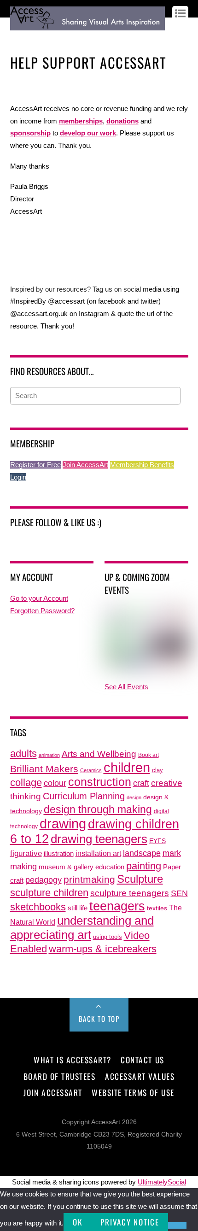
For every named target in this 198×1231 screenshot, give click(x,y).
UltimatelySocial (162, 1182)
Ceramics (91, 770)
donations (122, 121)
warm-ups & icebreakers (103, 949)
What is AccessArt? (72, 1060)
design (134, 797)
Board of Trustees (59, 1076)
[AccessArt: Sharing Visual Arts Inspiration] (87, 26)
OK (77, 1222)
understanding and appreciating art (82, 928)
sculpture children (49, 892)
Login (18, 477)
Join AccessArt (85, 465)
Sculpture (140, 879)
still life (77, 908)
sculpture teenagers (129, 893)
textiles (157, 908)
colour (55, 783)
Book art (148, 755)
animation (49, 755)
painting (143, 866)
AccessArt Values (140, 1076)
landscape (142, 853)
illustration (59, 853)
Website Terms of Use (133, 1092)
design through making (98, 809)
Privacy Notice (129, 1222)
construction (99, 782)
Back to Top (99, 1019)
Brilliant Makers (44, 768)
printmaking (89, 879)
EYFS (157, 841)
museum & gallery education (81, 867)
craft (141, 783)
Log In (19, 38)
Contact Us (142, 1060)
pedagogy (43, 880)
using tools (107, 937)
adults (23, 753)
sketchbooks (38, 907)
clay (157, 770)
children (127, 767)
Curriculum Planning (84, 796)
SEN (179, 893)
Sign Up (43, 38)
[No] (177, 1225)
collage (26, 782)
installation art (98, 853)
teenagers (117, 906)
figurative (26, 853)
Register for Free (35, 465)
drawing (63, 823)
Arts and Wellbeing (99, 754)
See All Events (126, 687)
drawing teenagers (99, 839)
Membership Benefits (142, 465)
